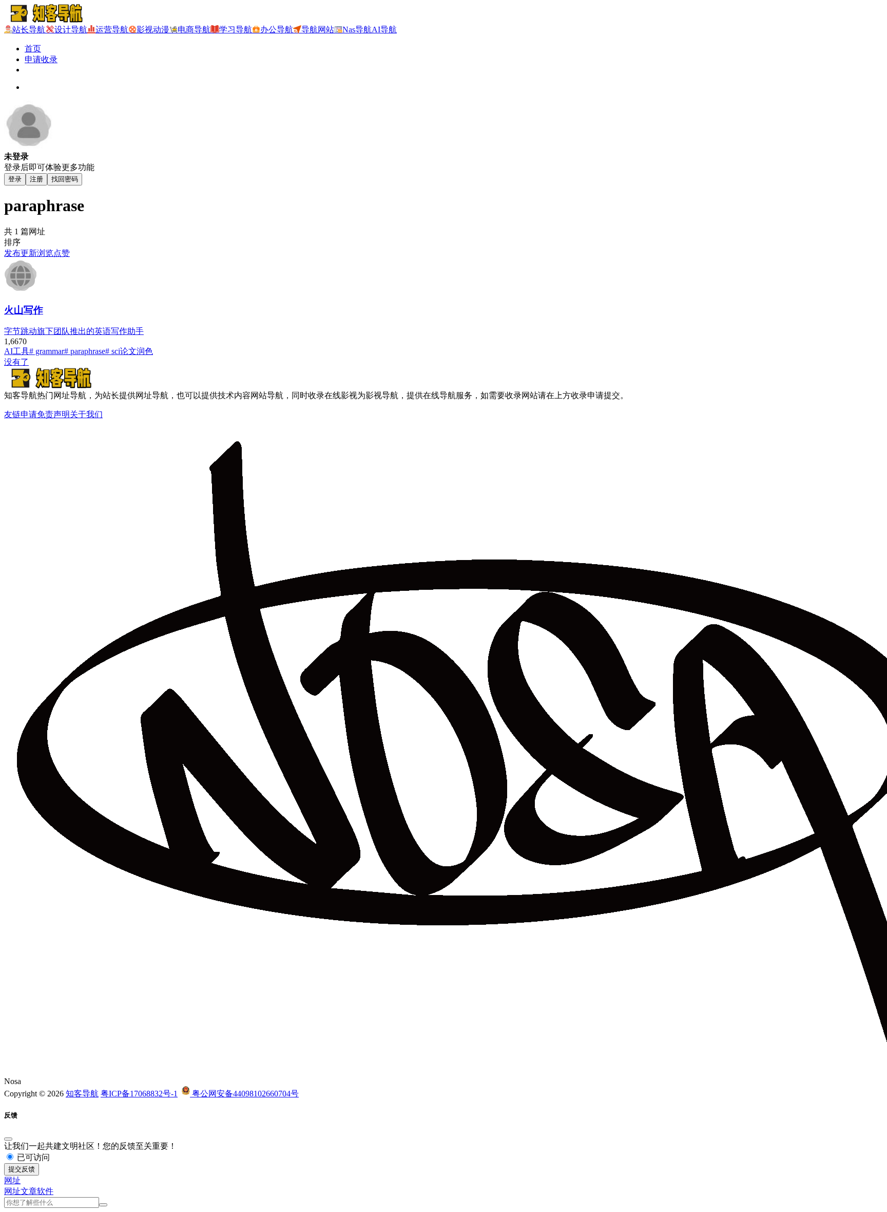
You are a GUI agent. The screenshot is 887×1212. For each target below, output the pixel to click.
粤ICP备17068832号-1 (139, 1093)
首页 (33, 48)
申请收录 (41, 59)
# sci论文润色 (129, 351)
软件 (45, 1191)
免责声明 (53, 414)
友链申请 (20, 414)
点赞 (61, 253)
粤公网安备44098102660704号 (244, 1093)
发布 (12, 253)
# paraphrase (84, 351)
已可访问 (32, 1157)
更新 (29, 253)
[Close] (8, 1139)
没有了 (16, 362)
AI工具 (16, 351)
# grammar (46, 351)
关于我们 (86, 414)
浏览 (45, 253)
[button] (12, 1180)
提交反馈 (21, 1169)
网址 (12, 1191)
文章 (29, 1191)
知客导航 (82, 1093)
